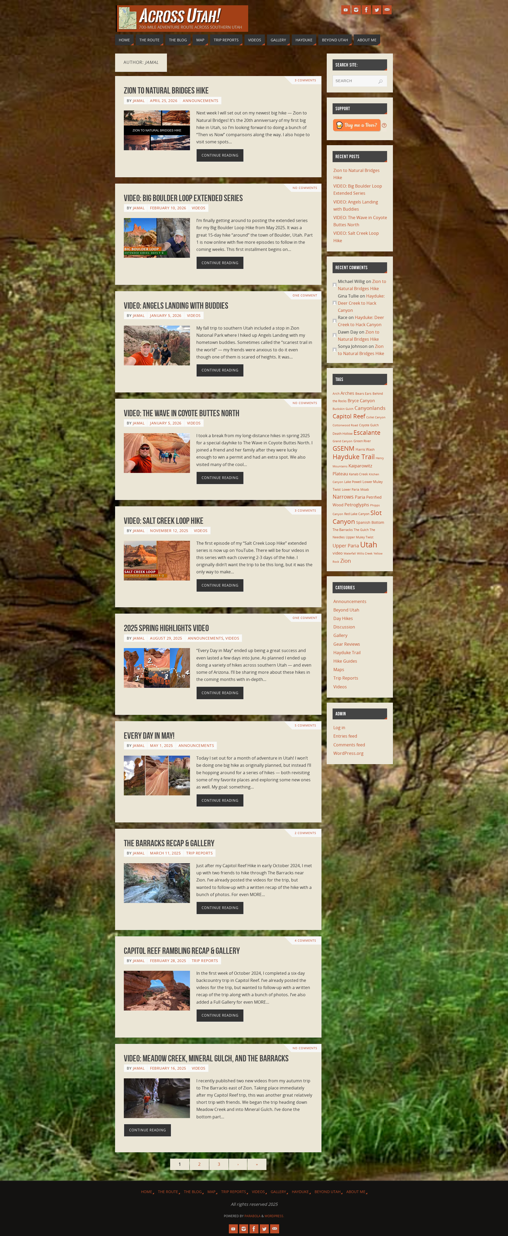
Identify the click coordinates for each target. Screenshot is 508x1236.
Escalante (366, 432)
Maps (338, 669)
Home (146, 1191)
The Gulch (361, 530)
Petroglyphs (356, 505)
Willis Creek (365, 553)
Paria (360, 497)
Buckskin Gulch (343, 409)
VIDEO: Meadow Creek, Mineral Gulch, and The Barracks (206, 1058)
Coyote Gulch (369, 425)
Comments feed (349, 745)
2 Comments (305, 833)
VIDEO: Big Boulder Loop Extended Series (183, 198)
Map (211, 1191)
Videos (199, 207)
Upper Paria (346, 545)
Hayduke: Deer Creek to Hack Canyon (361, 303)
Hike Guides (345, 661)
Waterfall (350, 553)
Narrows (343, 496)
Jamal (139, 100)
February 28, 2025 (168, 960)
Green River (362, 441)
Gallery (340, 635)
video (338, 553)
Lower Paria (350, 489)
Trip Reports (199, 853)
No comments (305, 188)
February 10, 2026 (168, 207)
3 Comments (305, 80)
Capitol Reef (349, 416)
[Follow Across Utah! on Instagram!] (356, 9)
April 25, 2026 (163, 100)
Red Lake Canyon (356, 514)
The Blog (193, 1191)
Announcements (201, 100)
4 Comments (305, 940)
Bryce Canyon (361, 401)
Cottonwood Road (345, 425)
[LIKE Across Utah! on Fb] (366, 9)
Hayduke (300, 1191)
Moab (364, 489)
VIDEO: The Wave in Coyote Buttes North (181, 413)
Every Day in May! (149, 736)
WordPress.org (348, 753)
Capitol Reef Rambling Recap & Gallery (182, 951)
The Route (168, 1191)
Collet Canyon (375, 417)
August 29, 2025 (166, 638)
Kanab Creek (358, 474)
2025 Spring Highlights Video (166, 628)
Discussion (344, 627)
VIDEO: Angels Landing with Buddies (176, 306)
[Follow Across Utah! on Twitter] (376, 9)
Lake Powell (352, 482)
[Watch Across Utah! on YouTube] (345, 9)
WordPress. (274, 1216)
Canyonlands (370, 408)
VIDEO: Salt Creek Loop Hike (163, 521)
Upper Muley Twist (359, 537)
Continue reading (220, 155)
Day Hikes (343, 618)
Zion (345, 560)
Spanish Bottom (370, 522)
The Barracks (343, 529)
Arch (336, 393)
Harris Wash (365, 449)
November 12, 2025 (169, 530)
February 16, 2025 (168, 1068)
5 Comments (305, 725)
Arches (347, 393)
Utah (368, 544)
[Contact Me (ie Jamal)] (387, 9)
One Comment (305, 295)
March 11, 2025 (165, 853)
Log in (339, 727)
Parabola (252, 1216)
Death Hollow (342, 433)
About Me (355, 1191)
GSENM (344, 448)
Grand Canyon (342, 441)
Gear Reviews (346, 644)
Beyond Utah (346, 610)
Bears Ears (363, 393)
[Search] (380, 81)
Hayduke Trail (354, 456)
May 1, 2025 (161, 745)
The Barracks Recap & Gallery (169, 843)
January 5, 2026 (166, 315)
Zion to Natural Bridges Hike (166, 90)
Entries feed (345, 736)
